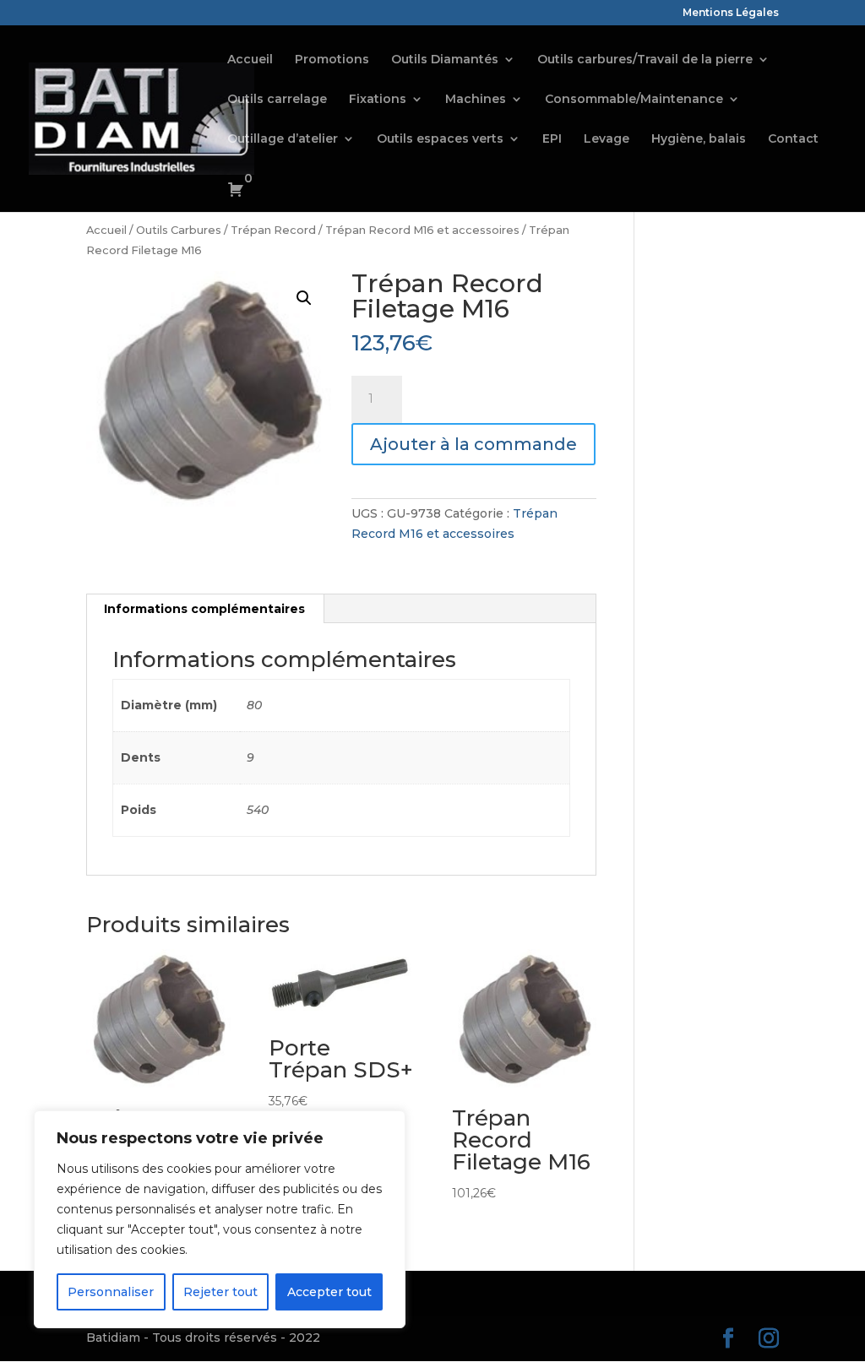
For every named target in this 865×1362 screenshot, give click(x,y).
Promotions (332, 60)
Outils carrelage (277, 99)
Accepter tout (329, 1292)
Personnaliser (111, 1292)
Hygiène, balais (698, 139)
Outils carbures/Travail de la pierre (645, 60)
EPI (552, 139)
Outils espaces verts (440, 139)
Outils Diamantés (444, 60)
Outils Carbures (178, 230)
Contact (793, 139)
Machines (475, 99)
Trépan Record (273, 230)
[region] (219, 1219)
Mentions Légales (731, 13)
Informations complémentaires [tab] (204, 608)
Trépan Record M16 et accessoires (422, 230)
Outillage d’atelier (282, 139)
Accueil (250, 60)
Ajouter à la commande (473, 444)
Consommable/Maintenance (634, 99)
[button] (304, 298)
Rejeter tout (220, 1292)
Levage (606, 139)
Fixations (377, 99)
